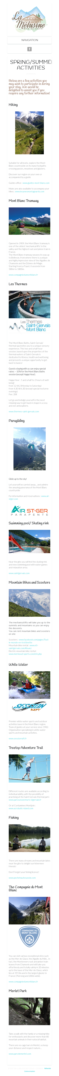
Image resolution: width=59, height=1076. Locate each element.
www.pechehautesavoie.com (22, 877)
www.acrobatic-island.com (21, 808)
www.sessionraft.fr (18, 738)
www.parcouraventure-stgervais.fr (25, 799)
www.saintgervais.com (19, 573)
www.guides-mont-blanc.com (36, 183)
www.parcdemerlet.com (20, 1053)
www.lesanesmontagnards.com (29, 191)
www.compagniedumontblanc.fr (23, 274)
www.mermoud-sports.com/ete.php (25, 654)
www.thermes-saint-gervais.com (24, 411)
